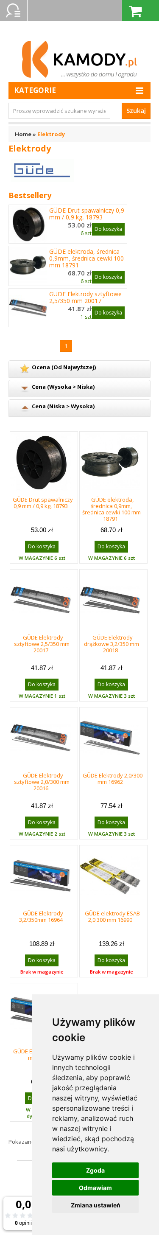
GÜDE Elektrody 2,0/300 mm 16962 (112, 779)
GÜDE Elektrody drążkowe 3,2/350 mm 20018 (111, 644)
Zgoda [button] (95, 1170)
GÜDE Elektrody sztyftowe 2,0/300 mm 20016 (42, 782)
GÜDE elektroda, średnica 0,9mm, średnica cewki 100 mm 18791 (86, 258)
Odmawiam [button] (95, 1187)
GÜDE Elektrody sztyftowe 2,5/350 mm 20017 (85, 297)
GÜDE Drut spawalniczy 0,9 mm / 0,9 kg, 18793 (86, 214)
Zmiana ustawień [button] (95, 1205)
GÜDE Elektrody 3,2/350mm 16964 (41, 916)
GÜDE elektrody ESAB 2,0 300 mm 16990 (112, 916)
